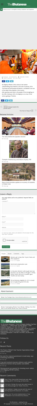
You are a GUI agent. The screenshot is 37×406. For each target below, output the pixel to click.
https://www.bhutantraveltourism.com (21, 297)
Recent (9, 253)
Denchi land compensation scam (18, 264)
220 (19, 260)
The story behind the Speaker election (13, 137)
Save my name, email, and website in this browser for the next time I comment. (18, 233)
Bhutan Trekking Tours (27, 307)
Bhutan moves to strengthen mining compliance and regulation (18, 9)
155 (9, 277)
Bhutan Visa (15, 308)
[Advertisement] (18, 30)
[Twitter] (5, 342)
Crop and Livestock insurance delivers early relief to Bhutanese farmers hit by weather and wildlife (16, 363)
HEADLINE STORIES (24, 77)
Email (4, 222)
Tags (22, 253)
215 (19, 266)
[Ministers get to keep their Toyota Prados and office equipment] (5, 259)
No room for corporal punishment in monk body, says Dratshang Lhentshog (16, 356)
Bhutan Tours (16, 307)
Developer (5, 77)
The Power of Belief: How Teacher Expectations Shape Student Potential (17, 350)
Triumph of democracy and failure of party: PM (16, 159)
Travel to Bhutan (22, 308)
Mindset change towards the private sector (11, 107)
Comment (5, 201)
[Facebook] (2, 342)
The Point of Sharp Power (26, 110)
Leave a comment (8, 78)
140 (19, 283)
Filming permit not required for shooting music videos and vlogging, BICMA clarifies (17, 369)
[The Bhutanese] (18, 4)
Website (4, 227)
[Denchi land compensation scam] (5, 266)
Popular (4, 253)
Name (4, 216)
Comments (16, 253)
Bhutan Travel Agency (7, 307)
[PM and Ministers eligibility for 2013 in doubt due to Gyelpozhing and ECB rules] (5, 282)
